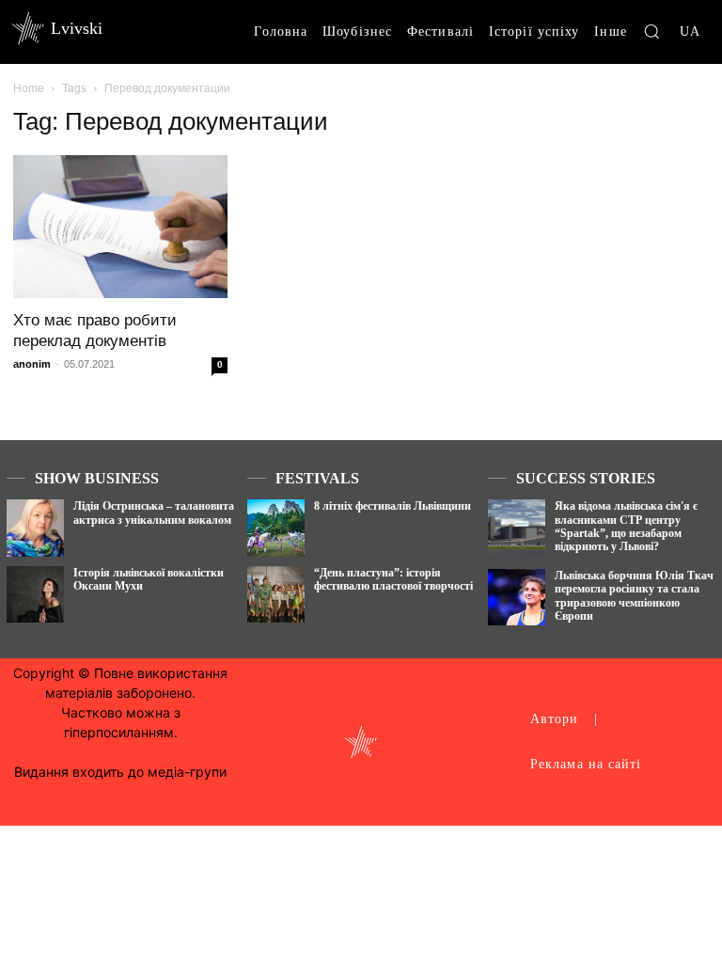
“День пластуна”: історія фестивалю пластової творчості (393, 579)
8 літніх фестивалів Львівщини (392, 506)
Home (28, 88)
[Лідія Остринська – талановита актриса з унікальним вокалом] (35, 528)
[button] (651, 31)
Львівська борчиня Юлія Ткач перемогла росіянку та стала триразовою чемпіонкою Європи (634, 596)
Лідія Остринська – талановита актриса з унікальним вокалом (153, 512)
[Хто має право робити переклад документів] (120, 226)
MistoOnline (120, 791)
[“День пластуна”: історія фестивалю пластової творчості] (276, 595)
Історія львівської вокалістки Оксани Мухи (148, 579)
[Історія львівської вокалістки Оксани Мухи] (35, 595)
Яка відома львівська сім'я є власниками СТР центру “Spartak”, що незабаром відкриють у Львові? (626, 526)
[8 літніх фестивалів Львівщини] (276, 528)
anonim (32, 364)
